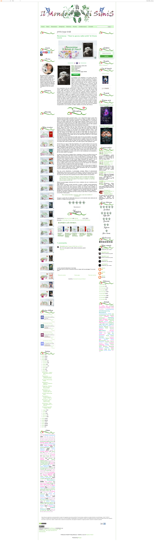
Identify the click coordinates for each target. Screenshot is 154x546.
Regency (107, 338)
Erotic (112, 316)
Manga (112, 325)
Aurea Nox (51, 436)
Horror (106, 321)
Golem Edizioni (43, 464)
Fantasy (111, 317)
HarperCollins (47, 465)
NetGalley (47, 485)
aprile (44, 411)
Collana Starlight (48, 445)
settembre (45, 365)
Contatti (91, 26)
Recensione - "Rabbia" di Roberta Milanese (47, 383)
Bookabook (52, 440)
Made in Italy (107, 325)
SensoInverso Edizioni (48, 502)
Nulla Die (49, 487)
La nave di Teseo (48, 471)
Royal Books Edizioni (45, 499)
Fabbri (46, 457)
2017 (43, 426)
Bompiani (52, 439)
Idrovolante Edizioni (44, 467)
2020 (43, 421)
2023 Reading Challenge (47, 340)
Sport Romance (103, 346)
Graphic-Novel (111, 319)
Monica (103, 268)
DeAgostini (48, 447)
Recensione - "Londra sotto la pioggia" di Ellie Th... (47, 397)
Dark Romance (110, 315)
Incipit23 (42, 469)
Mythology (112, 329)
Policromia (42, 493)
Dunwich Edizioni (44, 451)
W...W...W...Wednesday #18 (109, 172)
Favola (100, 319)
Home (42, 26)
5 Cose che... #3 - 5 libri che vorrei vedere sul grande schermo (108, 152)
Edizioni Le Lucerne (49, 452)
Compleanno (101, 309)
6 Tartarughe (102, 299)
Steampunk (111, 346)
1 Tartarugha (102, 284)
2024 (43, 357)
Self (103, 345)
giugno (44, 370)
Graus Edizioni (52, 464)
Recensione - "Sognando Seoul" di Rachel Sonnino (47, 377)
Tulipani (52, 509)
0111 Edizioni (42, 434)
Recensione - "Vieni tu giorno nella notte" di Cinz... (46, 400)
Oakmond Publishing (50, 489)
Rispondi (62, 249)
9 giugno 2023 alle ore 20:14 (75, 246)
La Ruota (47, 470)
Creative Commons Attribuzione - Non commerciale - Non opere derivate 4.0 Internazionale (50, 530)
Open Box (111, 333)
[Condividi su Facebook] (86, 218)
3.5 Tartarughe (102, 291)
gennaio (45, 416)
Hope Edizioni (44, 466)
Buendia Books (43, 441)
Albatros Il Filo (49, 434)
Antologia (112, 305)
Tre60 (41, 507)
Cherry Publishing (50, 443)
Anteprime (61, 26)
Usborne (53, 510)
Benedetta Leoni (64, 246)
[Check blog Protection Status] (42, 523)
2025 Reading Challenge (47, 323)
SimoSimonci (52, 528)
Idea (53, 466)
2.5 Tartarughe (102, 288)
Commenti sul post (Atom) (79, 278)
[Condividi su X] (85, 218)
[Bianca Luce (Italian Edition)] (105, 83)
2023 (43, 359)
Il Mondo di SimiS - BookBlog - (49, 316)
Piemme (53, 491)
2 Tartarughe (102, 286)
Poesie (107, 335)
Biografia (108, 307)
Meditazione (111, 326)
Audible (45, 436)
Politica (112, 335)
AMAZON (75, 74)
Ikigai (52, 467)
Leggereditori (50, 473)
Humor (110, 321)
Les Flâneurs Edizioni (46, 474)
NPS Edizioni (50, 483)
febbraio (45, 414)
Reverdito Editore (43, 497)
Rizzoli (43, 498)
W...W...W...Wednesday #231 (47, 394)
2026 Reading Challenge (47, 314)
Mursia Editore (43, 483)
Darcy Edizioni (44, 446)
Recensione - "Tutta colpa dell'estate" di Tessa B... (47, 404)
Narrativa (82, 220)
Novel (105, 333)
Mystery (101, 329)
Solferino (42, 503)
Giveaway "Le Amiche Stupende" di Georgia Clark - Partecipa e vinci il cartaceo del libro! (109, 192)
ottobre (44, 364)
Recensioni (54, 26)
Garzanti (42, 459)
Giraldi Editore (45, 463)
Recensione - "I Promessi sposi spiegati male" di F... (47, 390)
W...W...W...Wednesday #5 (109, 182)
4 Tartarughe (102, 293)
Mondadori (77, 220)
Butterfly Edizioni (44, 442)
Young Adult (107, 350)
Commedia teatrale (110, 308)
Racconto (102, 338)
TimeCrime (50, 506)
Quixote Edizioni (45, 496)
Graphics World (89, 534)
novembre (45, 362)
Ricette (75, 26)
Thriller (107, 347)
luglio (44, 369)
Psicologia (101, 336)
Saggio (107, 344)
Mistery (101, 327)
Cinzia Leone (71, 220)
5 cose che (103, 305)
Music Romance (109, 327)
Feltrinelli (50, 458)
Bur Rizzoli (51, 441)
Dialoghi (51, 450)
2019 (43, 423)
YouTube (101, 350)
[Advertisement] (47, 37)
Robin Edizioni (51, 498)
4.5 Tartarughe (102, 295)
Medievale (106, 326)
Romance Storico (109, 341)
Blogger (80, 537)
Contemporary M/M (105, 313)
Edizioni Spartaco (43, 453)
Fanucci (42, 458)
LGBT (100, 324)
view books (53, 321)
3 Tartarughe (102, 289)
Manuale (101, 326)
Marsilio (48, 478)
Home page (77, 275)
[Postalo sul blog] (84, 218)
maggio (44, 410)
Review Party (109, 339)
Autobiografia (102, 307)
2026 (43, 354)
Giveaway (105, 319)
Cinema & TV (103, 308)
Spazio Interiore (43, 504)
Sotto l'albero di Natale (109, 345)
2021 (43, 420)
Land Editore (52, 472)
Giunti (51, 463)
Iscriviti (106, 56)
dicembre (45, 361)
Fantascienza (102, 317)
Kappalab (48, 469)
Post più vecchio (92, 275)
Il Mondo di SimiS (105, 73)
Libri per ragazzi (108, 324)
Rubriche (68, 26)
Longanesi (42, 478)
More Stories (48, 481)
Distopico (106, 316)
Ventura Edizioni (48, 511)
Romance (101, 341)
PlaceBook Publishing (48, 492)
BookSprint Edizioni (44, 440)
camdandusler (105, 248)
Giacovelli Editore (50, 460)
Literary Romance (45, 477)
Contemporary (110, 309)
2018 (43, 425)
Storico (101, 347)
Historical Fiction (103, 320)
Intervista (106, 322)
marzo (44, 413)
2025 (43, 356)
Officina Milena (45, 490)
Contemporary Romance (104, 311)
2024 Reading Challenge (47, 332)
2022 (43, 418)
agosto (44, 367)
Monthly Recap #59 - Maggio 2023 (47, 407)
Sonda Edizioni (50, 503)
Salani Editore (50, 501)
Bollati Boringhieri (45, 439)
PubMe (51, 495)
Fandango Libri (51, 457)
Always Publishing (50, 435)
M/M (100, 325)
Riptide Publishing (51, 497)
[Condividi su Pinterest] (87, 218)
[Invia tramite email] (83, 218)
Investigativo (111, 322)
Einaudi (53, 454)
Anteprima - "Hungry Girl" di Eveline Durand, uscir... (47, 387)
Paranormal (101, 334)
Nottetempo (49, 486)
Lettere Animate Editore (46, 476)
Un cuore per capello (45, 510)
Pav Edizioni (47, 491)
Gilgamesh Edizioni (44, 461)
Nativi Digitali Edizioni (45, 484)
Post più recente (62, 275)
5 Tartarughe (65, 220)
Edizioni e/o (47, 454)
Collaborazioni (83, 26)
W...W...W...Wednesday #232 (47, 380)
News (47, 26)
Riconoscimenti (102, 340)
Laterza (43, 473)
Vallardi (42, 511)
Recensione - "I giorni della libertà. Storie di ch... (47, 373)
